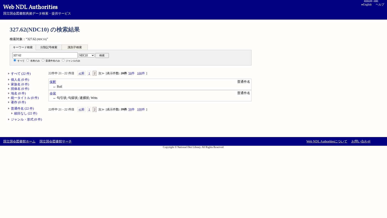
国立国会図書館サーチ (56, 141)
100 (141, 73)
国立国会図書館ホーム (19, 141)
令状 (53, 93)
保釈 (53, 82)
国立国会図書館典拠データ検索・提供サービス (37, 9)
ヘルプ (380, 4)
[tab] (23, 47)
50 (131, 73)
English (367, 4)
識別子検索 (75, 47)
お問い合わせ (361, 141)
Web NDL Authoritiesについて (326, 141)
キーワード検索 (23, 47)
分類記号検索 (48, 47)
